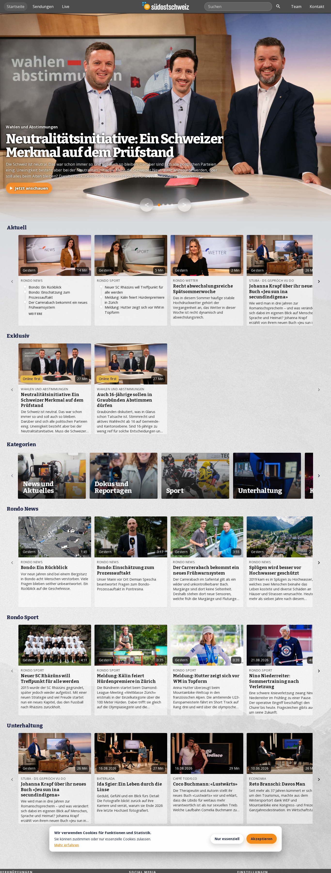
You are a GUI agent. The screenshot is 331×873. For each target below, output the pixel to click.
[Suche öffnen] (278, 6)
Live (65, 6)
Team (296, 6)
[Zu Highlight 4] (172, 205)
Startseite (15, 6)
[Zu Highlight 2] (163, 205)
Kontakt (317, 6)
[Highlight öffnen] (165, 117)
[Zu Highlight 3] (167, 205)
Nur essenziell (227, 838)
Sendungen (43, 6)
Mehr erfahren (66, 845)
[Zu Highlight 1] (159, 205)
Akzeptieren (261, 838)
